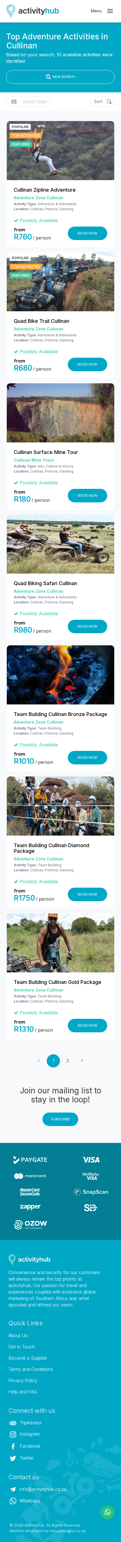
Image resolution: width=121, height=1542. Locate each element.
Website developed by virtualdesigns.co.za (47, 1530)
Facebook (29, 1446)
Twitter (25, 1458)
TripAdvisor (30, 1422)
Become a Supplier (27, 1358)
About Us (18, 1335)
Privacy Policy (22, 1380)
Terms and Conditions (30, 1369)
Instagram (29, 1434)
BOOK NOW (87, 233)
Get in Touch (21, 1346)
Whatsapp (29, 1500)
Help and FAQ (22, 1392)
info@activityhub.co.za (42, 1489)
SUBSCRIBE (60, 1119)
